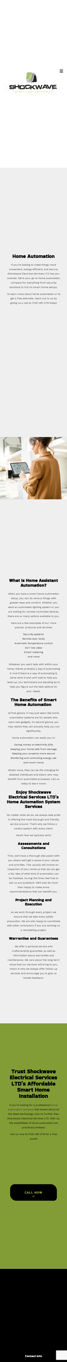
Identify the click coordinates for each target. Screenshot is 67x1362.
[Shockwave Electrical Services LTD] (33, 83)
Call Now (33, 1192)
